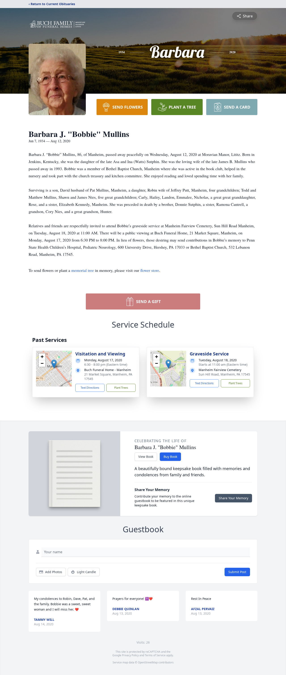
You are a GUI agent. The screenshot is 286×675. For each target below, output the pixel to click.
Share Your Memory (233, 498)
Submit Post (237, 572)
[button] (54, 364)
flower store (149, 270)
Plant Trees (121, 388)
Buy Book (170, 456)
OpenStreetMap (148, 662)
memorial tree (82, 270)
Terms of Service (155, 655)
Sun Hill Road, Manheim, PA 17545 (224, 374)
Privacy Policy (130, 655)
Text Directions (90, 388)
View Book (145, 456)
